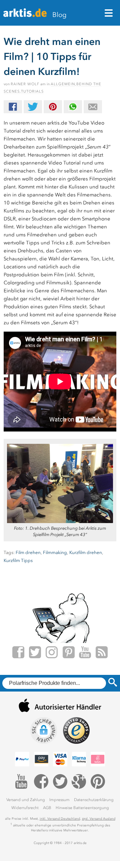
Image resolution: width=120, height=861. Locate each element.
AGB (47, 807)
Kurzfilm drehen (85, 552)
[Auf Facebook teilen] (13, 107)
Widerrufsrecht (25, 807)
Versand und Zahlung (25, 799)
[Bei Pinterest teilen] (53, 107)
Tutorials (32, 91)
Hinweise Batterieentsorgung (82, 807)
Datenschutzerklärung (94, 799)
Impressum (59, 799)
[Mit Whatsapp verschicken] (73, 106)
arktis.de (25, 15)
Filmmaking (55, 552)
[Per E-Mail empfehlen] (93, 106)
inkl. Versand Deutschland (60, 819)
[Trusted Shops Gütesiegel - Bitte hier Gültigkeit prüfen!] (76, 730)
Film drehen (28, 552)
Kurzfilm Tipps (18, 560)
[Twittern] (33, 107)
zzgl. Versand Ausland (98, 819)
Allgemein (63, 84)
